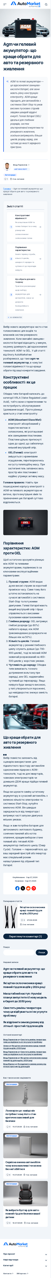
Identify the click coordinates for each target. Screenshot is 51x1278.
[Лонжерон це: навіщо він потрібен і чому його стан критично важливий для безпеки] (25, 1094)
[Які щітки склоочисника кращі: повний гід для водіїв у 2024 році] (10, 916)
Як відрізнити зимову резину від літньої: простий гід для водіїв (23, 1024)
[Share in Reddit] (28, 888)
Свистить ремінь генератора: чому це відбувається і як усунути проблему (25, 1011)
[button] (5, 4)
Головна (7, 189)
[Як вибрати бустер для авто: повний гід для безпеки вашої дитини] (25, 1193)
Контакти (7, 1273)
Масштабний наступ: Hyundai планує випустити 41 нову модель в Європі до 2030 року (25, 997)
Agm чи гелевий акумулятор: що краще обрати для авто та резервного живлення (24, 972)
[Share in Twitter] (23, 888)
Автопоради (10, 175)
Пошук (6, 947)
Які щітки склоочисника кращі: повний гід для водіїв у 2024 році (24, 985)
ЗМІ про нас (21, 1273)
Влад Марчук (9, 1064)
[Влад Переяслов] (7, 167)
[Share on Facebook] (17, 888)
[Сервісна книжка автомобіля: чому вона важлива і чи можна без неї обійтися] (25, 1145)
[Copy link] (33, 888)
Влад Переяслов (10, 1039)
